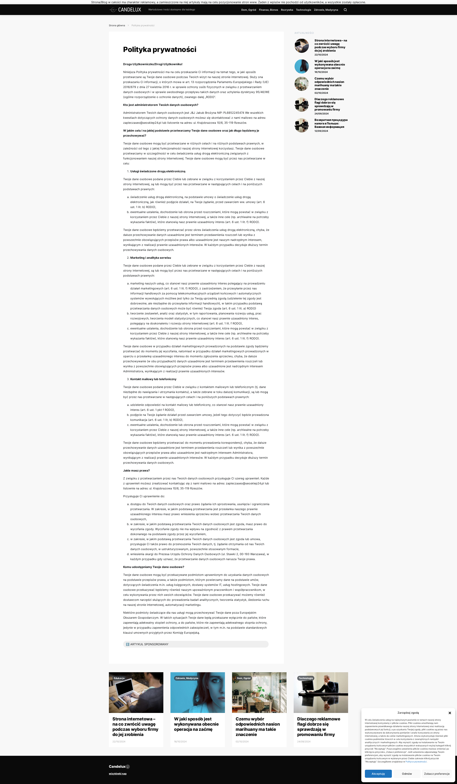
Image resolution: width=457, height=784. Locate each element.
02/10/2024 (321, 92)
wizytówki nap (118, 773)
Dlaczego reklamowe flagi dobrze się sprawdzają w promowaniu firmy (329, 104)
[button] (450, 713)
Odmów (407, 773)
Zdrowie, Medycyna (326, 9)
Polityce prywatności (416, 761)
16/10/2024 (321, 72)
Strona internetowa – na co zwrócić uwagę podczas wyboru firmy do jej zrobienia (331, 45)
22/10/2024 (321, 54)
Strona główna (117, 25)
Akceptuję (378, 773)
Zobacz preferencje (437, 773)
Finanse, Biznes (268, 9)
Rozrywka (287, 9)
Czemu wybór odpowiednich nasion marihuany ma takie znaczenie (329, 83)
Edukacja (119, 678)
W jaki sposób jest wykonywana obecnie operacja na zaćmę (330, 64)
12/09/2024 (321, 130)
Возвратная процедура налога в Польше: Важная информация (331, 123)
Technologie (303, 9)
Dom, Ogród (248, 9)
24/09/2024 (322, 113)
